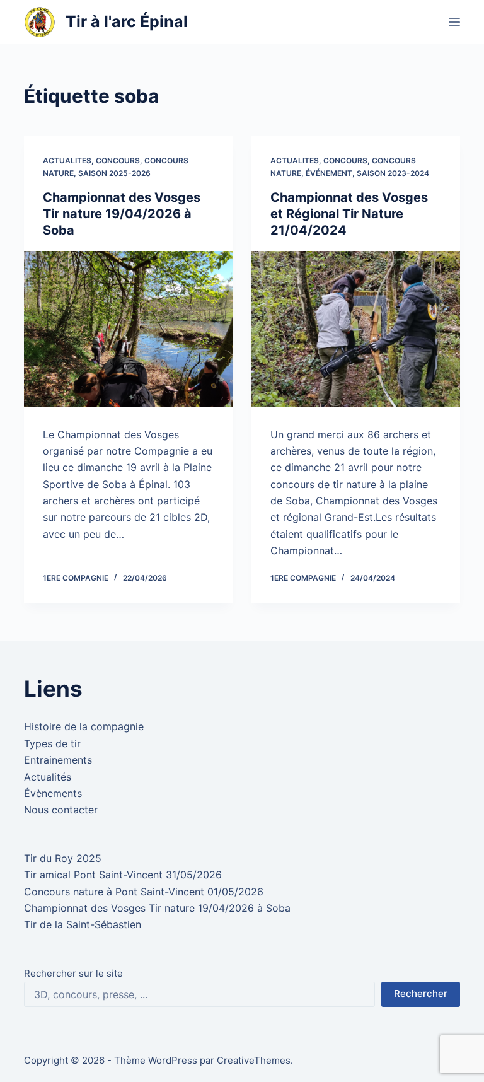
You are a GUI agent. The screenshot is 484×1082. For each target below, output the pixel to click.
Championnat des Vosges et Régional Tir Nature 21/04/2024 (349, 214)
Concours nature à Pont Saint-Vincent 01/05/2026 (143, 891)
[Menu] (454, 22)
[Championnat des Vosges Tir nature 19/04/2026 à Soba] (128, 329)
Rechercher (420, 993)
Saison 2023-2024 (393, 173)
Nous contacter (61, 809)
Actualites (67, 160)
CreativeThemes (254, 1060)
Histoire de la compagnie (84, 726)
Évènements (53, 793)
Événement (329, 173)
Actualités (47, 777)
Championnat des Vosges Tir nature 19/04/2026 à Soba (121, 214)
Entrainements (58, 759)
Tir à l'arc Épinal (127, 21)
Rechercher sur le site (73, 973)
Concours (118, 160)
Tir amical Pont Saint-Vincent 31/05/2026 (123, 874)
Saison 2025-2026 (114, 173)
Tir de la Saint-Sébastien (82, 924)
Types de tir (52, 743)
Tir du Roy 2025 (62, 858)
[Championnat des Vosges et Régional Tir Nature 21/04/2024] (355, 329)
